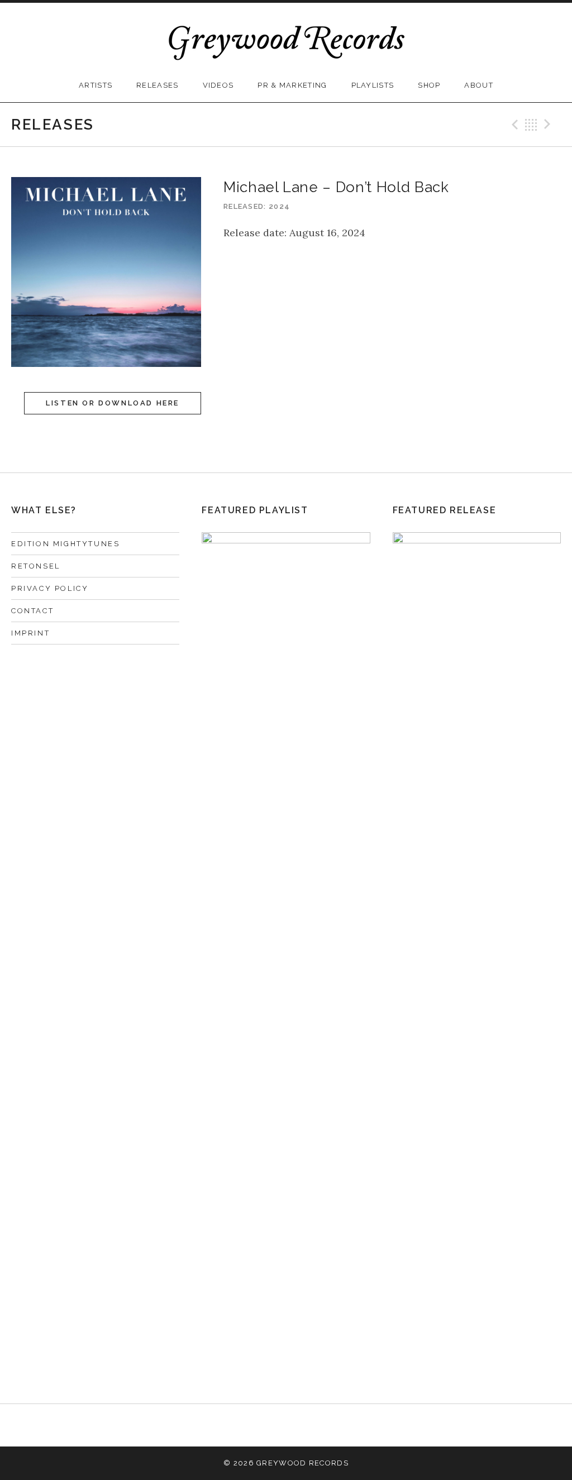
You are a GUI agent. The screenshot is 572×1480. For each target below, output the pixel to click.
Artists (95, 85)
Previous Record (513, 124)
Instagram (286, 1425)
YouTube (314, 1425)
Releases (157, 85)
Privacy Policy (49, 588)
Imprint (30, 633)
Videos (218, 85)
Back (531, 124)
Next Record (549, 124)
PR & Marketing (292, 85)
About (478, 85)
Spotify (342, 1425)
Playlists (372, 85)
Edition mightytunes (65, 544)
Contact (32, 611)
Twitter (258, 1425)
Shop (429, 85)
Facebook (230, 1425)
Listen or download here (112, 403)
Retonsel (35, 566)
